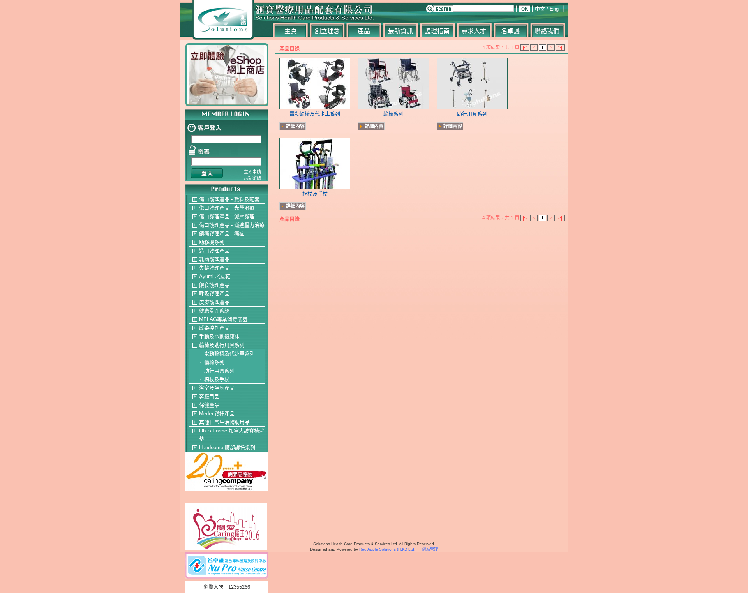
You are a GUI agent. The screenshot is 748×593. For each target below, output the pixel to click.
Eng (554, 9)
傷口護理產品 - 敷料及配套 (229, 199)
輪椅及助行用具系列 (222, 345)
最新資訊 (400, 31)
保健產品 (209, 405)
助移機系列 (211, 242)
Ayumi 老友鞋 (214, 276)
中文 (540, 9)
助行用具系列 (219, 371)
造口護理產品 (214, 251)
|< (525, 47)
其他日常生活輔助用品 (224, 422)
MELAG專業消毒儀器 (223, 319)
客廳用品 (209, 396)
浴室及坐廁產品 (217, 388)
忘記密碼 (252, 178)
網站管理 (430, 549)
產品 (364, 31)
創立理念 (327, 31)
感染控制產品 (214, 328)
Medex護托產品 (217, 414)
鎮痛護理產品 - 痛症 (221, 233)
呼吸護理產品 (214, 293)
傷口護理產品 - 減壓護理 (226, 216)
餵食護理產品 (214, 285)
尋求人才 (473, 31)
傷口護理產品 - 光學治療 (226, 208)
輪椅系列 (214, 362)
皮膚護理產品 (214, 302)
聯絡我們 (547, 31)
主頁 (290, 31)
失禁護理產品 (214, 268)
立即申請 (252, 171)
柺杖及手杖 (216, 379)
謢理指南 (437, 31)
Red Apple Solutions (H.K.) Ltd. (387, 549)
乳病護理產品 (214, 259)
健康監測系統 (214, 311)
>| (560, 47)
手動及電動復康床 (219, 336)
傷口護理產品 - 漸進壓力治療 (232, 225)
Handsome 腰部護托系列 (227, 447)
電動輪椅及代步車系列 (229, 354)
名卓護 (510, 31)
